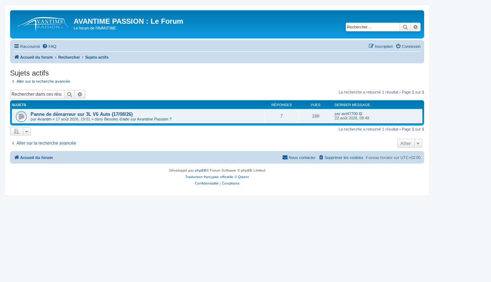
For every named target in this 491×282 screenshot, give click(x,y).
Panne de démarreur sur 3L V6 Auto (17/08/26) (82, 114)
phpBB (200, 170)
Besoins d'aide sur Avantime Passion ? (137, 119)
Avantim (44, 119)
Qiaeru (243, 177)
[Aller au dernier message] (361, 114)
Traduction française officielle (209, 177)
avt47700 (349, 114)
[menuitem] (49, 46)
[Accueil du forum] (43, 23)
